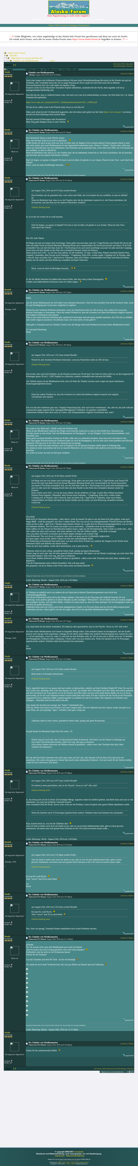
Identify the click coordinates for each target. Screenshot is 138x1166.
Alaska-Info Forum (16, 53)
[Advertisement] (69, 1110)
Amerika (13, 55)
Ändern (131, 74)
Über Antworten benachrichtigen (123, 65)
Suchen (64, 25)
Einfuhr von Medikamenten (26, 60)
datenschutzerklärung (75, 1156)
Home (51, 25)
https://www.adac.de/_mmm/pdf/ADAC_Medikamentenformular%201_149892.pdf (61, 102)
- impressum (59, 1156)
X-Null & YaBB (70, 1164)
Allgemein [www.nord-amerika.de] (26, 58)
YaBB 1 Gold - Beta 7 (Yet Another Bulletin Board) (73, 1162)
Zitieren (124, 74)
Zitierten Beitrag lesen (40, 207)
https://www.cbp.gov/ (113, 112)
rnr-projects (78, 1152)
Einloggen (73, 25)
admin (52, 60)
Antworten (117, 64)
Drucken (130, 66)
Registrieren (84, 25)
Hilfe (57, 25)
